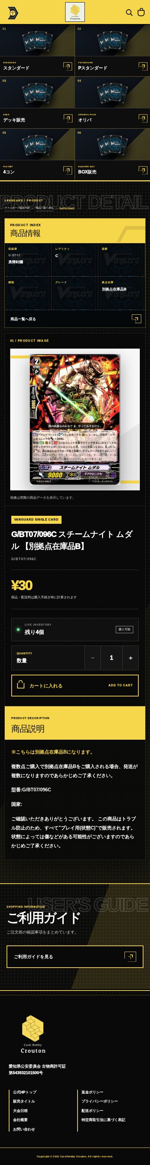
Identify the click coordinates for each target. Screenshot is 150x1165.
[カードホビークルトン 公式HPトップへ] (75, 12)
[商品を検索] (128, 12)
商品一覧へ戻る (45, 207)
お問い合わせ (24, 1129)
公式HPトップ (24, 1092)
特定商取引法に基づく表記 (103, 1120)
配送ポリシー (92, 1111)
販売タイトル (24, 1101)
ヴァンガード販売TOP (17, 207)
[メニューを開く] (12, 12)
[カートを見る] (141, 12)
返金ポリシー (92, 1092)
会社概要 (20, 1120)
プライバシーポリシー (100, 1101)
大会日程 (20, 1111)
